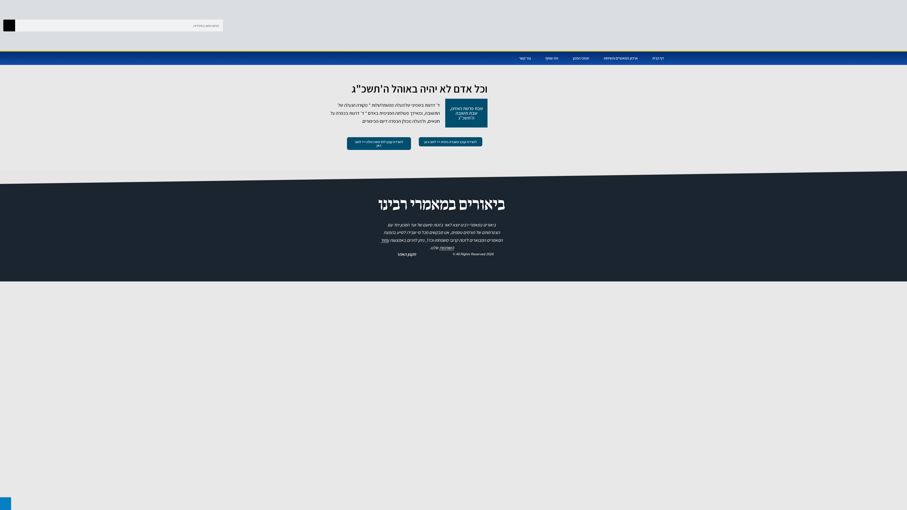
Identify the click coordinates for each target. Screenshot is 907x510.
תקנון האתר (406, 254)
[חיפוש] (9, 25)
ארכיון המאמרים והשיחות (621, 58)
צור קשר (525, 58)
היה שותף (551, 58)
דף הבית (658, 58)
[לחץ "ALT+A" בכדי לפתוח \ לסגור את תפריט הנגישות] (5, 503)
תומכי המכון (581, 58)
